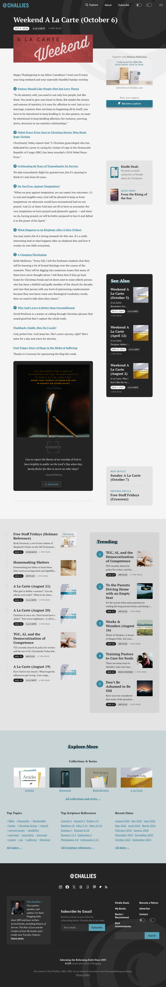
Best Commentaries (123, 924)
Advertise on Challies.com (129, 87)
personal (42, 835)
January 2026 (141, 830)
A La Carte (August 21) (31, 586)
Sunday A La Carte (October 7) (125, 477)
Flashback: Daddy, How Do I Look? (34, 327)
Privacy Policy (83, 974)
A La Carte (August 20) (31, 610)
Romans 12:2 (68, 835)
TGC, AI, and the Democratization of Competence (29, 638)
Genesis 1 (66, 821)
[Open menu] (161, 5)
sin (21, 839)
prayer (12, 839)
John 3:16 (82, 825)
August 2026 (122, 821)
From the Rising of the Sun (134, 196)
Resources (65, 790)
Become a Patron (148, 902)
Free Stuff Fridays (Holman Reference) (35, 536)
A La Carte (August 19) (31, 666)
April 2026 (134, 825)
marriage (14, 835)
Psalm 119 (93, 821)
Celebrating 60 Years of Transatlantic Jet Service (48, 166)
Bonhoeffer (39, 821)
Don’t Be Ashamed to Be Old (118, 686)
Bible (11, 821)
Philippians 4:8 (70, 839)
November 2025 (144, 835)
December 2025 (124, 835)
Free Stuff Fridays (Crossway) (124, 497)
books (12, 825)
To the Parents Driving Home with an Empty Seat (118, 591)
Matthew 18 (68, 825)
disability (33, 830)
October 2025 (123, 839)
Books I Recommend (122, 916)
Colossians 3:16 (89, 839)
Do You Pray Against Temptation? (39, 186)
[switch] (139, 5)
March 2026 (149, 825)
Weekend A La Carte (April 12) (119, 331)
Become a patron (131, 103)
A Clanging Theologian (32, 254)
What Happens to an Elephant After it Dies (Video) (49, 230)
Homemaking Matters (31, 562)
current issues (17, 830)
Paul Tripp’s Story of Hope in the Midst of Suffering (45, 347)
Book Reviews (101, 790)
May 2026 (120, 825)
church (44, 825)
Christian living (28, 825)
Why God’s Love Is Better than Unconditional (46, 307)
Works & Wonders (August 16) (120, 626)
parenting (28, 835)
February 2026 (123, 830)
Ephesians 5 (85, 835)
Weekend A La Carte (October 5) (119, 293)
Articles (29, 790)
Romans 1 (66, 830)
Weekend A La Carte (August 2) (119, 369)
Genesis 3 (79, 821)
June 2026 (149, 821)
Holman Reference (137, 56)
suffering (31, 839)
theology (45, 839)
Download (53, 484)
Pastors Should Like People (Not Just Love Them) (48, 88)
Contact (143, 914)
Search (152, 935)
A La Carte (39, 28)
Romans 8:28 (81, 830)
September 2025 (141, 839)
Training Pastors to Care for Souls (119, 656)
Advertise (144, 908)
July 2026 (136, 821)
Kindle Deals (132, 172)
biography (24, 821)
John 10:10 (95, 825)
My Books (120, 908)
